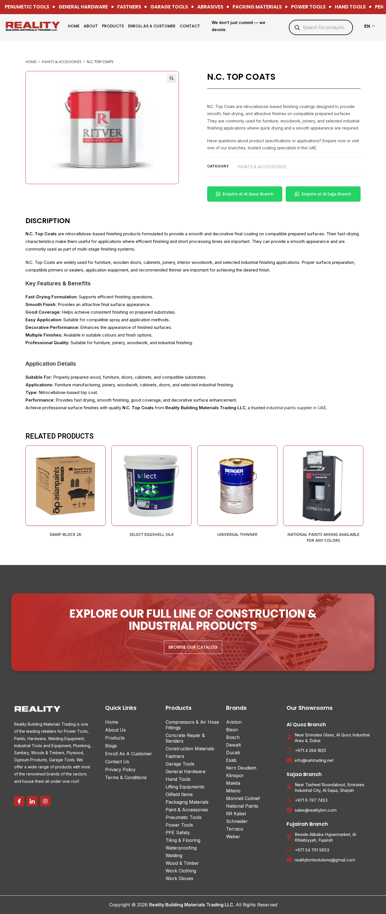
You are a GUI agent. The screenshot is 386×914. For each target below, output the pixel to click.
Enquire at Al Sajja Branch (326, 194)
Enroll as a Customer (151, 26)
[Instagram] (45, 801)
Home (73, 26)
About (91, 26)
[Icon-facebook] (19, 801)
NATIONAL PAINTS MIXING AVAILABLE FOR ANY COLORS (323, 537)
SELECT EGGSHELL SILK (151, 534)
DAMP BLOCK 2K (65, 534)
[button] (171, 78)
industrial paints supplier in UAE (296, 407)
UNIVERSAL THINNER (237, 534)
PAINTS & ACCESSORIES (61, 61)
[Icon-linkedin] (32, 801)
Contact (190, 26)
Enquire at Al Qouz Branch (248, 194)
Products (113, 26)
